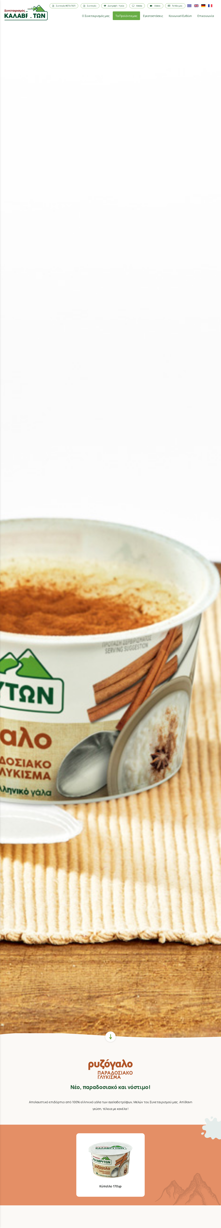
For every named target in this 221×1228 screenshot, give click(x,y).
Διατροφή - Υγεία (116, 5)
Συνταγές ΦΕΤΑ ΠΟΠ (65, 5)
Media (139, 5)
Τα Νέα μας (177, 5)
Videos (157, 5)
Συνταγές (92, 5)
